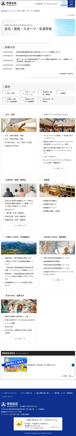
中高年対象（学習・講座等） (16, 216)
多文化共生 (9, 326)
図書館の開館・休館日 (51, 211)
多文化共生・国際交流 (14, 295)
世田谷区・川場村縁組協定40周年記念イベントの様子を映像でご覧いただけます (19, 276)
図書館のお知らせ (50, 204)
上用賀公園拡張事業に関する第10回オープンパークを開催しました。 (39, 52)
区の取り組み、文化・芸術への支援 (18, 142)
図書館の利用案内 (50, 200)
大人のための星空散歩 (23, 65)
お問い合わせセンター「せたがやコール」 (42, 420)
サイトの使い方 (26, 393)
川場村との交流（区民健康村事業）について (19, 262)
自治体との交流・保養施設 (55, 237)
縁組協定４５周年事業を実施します (18, 258)
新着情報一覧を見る (66, 73)
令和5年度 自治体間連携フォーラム (56, 268)
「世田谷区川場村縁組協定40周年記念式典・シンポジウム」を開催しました (19, 268)
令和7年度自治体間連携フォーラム (56, 258)
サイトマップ (7, 397)
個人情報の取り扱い (43, 393)
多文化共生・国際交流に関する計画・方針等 (19, 331)
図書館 (46, 179)
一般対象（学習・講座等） (15, 213)
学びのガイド (10, 209)
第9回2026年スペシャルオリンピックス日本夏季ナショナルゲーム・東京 (58, 142)
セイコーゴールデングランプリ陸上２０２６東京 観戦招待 (57, 161)
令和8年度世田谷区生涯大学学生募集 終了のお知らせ (33, 56)
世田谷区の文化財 (11, 145)
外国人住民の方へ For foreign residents (20, 320)
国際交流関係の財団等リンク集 (16, 316)
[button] (38, 4)
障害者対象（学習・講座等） (16, 220)
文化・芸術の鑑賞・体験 (14, 135)
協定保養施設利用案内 (51, 261)
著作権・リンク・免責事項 (63, 393)
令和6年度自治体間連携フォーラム (56, 264)
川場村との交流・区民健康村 (17, 237)
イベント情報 (10, 323)
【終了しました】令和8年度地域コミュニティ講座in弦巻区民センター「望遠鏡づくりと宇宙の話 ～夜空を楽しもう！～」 (44, 60)
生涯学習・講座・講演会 (15, 179)
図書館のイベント (50, 207)
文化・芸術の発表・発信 (14, 139)
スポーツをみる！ (50, 156)
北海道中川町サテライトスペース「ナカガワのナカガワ (58, 273)
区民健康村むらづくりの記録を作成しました (19, 283)
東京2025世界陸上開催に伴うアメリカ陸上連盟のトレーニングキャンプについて (57, 150)
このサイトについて (9, 393)
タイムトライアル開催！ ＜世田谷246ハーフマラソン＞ (58, 136)
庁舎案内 (41, 409)
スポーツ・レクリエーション (56, 114)
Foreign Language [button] (51, 4)
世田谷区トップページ (8, 11)
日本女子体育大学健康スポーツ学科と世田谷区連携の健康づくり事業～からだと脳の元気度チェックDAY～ (19, 203)
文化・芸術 (10, 114)
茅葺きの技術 (20, 69)
